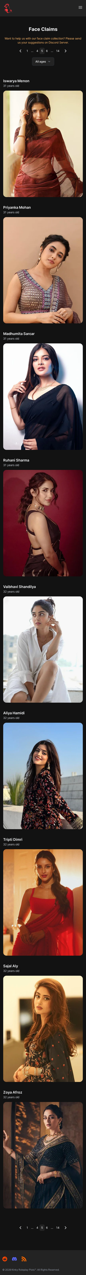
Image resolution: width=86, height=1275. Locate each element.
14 (57, 51)
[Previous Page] (20, 51)
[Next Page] (65, 51)
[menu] (80, 7)
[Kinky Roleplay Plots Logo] (8, 8)
